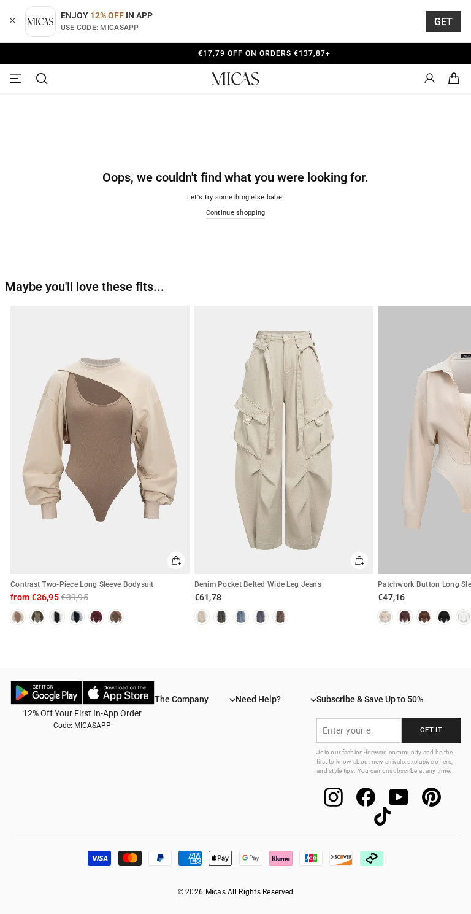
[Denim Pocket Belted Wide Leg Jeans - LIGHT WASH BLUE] (241, 617)
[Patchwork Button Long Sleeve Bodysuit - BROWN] (424, 617)
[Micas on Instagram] (333, 797)
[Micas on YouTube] (398, 797)
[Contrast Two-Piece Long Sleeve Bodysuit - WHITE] (57, 617)
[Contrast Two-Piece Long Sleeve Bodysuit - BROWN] (116, 617)
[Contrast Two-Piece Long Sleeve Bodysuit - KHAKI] (17, 617)
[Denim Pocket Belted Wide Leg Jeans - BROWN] (280, 617)
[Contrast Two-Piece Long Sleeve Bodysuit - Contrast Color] (76, 617)
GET (443, 22)
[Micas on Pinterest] (431, 797)
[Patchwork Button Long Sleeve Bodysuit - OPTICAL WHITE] (463, 617)
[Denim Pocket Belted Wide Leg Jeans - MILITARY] (221, 617)
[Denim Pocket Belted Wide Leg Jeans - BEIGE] (201, 617)
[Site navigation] (17, 79)
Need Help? (258, 699)
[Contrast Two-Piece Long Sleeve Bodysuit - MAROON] (96, 617)
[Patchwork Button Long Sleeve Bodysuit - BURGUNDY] (404, 617)
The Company (182, 699)
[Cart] (454, 79)
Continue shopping (236, 213)
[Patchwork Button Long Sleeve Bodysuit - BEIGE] (385, 617)
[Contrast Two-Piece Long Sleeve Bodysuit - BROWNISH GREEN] (37, 617)
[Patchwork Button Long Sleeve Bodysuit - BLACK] (444, 617)
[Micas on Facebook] (365, 797)
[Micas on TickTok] (382, 816)
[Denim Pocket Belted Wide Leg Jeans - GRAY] (260, 617)
